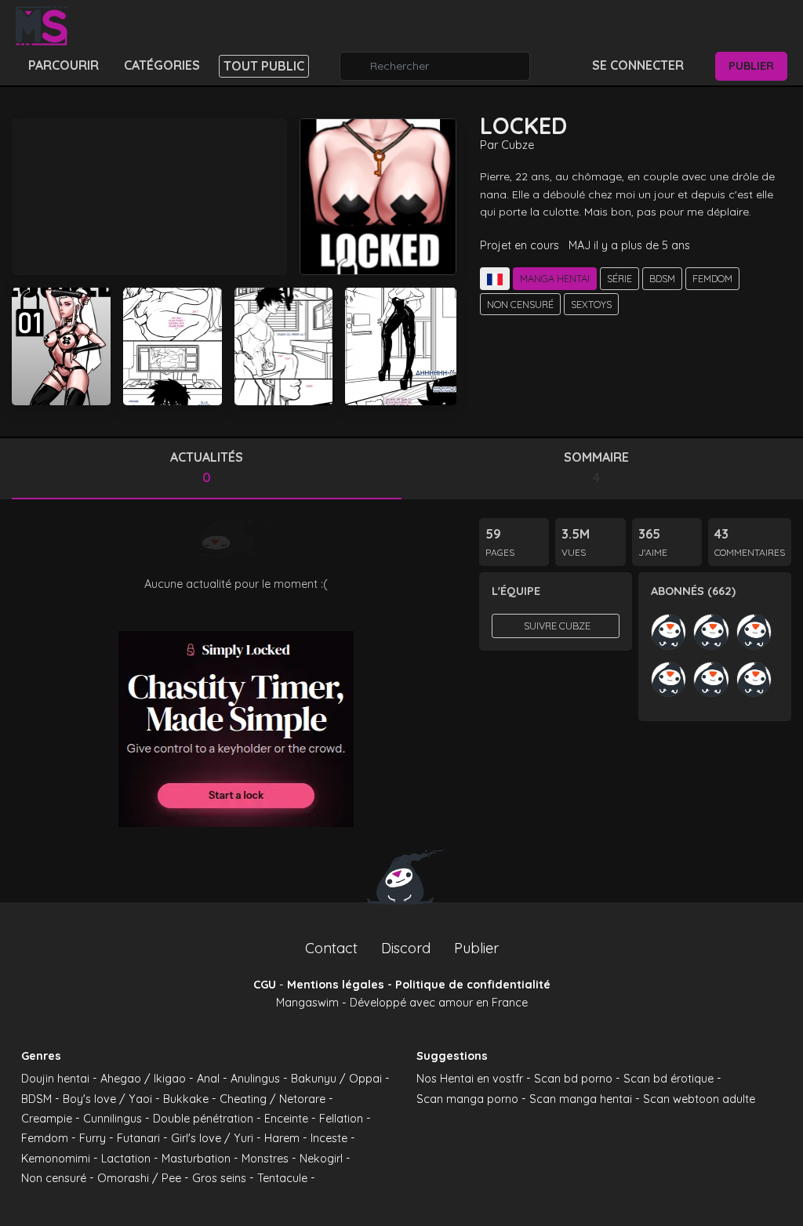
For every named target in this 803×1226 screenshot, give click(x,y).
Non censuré (520, 304)
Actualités (206, 467)
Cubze (517, 145)
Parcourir (63, 65)
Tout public (263, 66)
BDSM (662, 278)
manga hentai (555, 278)
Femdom (712, 278)
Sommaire (596, 467)
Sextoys (591, 304)
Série (619, 278)
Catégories (162, 65)
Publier (751, 66)
